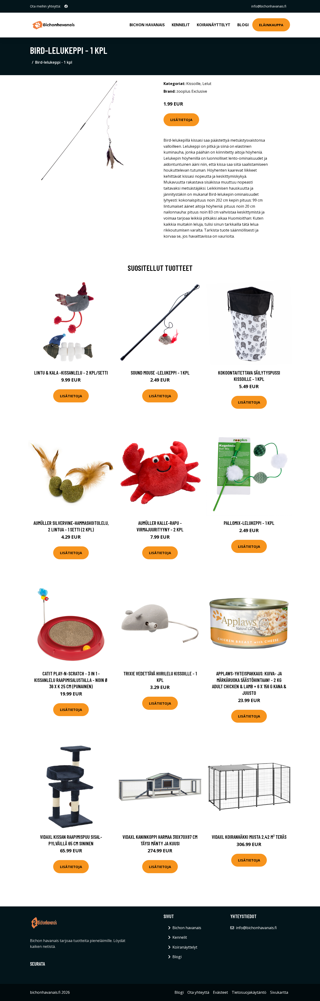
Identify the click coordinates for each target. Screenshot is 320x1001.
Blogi (243, 24)
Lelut (206, 83)
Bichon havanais (147, 24)
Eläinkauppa (271, 24)
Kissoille (193, 83)
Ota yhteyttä (198, 992)
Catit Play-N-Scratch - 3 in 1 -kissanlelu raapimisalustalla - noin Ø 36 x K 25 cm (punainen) (71, 679)
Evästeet (220, 992)
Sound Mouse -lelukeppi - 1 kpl (160, 372)
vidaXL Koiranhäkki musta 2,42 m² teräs (249, 837)
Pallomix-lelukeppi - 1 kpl (249, 523)
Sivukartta (279, 992)
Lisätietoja (181, 119)
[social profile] (66, 6)
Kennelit (181, 24)
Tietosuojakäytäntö (249, 992)
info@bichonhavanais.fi (268, 6)
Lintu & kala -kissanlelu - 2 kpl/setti (71, 372)
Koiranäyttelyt (213, 24)
